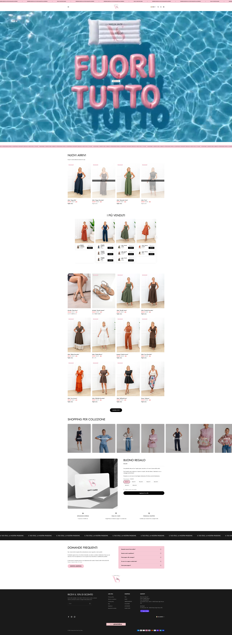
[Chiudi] (228, 614)
